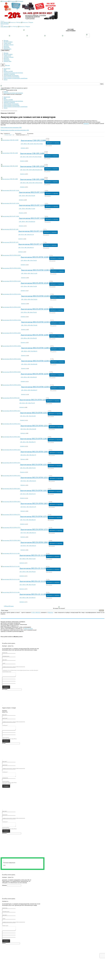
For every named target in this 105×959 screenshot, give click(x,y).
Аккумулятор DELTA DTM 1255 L (34, 478)
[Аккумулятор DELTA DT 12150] (10, 203)
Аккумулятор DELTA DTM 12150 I (35, 309)
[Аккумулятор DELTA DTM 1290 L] (10, 540)
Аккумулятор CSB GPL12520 (32, 166)
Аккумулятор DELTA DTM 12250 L (35, 387)
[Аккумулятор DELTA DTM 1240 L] (10, 449)
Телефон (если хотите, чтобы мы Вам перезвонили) (13, 666)
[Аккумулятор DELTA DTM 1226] (10, 398)
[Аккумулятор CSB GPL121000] (9, 139)
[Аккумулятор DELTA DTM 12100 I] (11, 255)
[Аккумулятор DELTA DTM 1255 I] (10, 462)
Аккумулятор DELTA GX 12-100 (32, 555)
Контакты (6, 46)
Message (4, 689)
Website (4, 833)
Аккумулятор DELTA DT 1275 (30, 244)
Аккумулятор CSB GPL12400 (32, 153)
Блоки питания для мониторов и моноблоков (15, 78)
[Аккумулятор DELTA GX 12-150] (10, 579)
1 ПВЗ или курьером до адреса (19, 88)
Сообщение (5, 725)
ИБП (5, 70)
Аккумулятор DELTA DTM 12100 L (35, 270)
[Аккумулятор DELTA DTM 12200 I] (11, 333)
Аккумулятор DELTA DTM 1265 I (34, 490)
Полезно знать (7, 48)
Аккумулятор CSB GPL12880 (32, 179)
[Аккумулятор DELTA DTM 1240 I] (10, 436)
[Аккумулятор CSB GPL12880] (9, 178)
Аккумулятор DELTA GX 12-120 (32, 568)
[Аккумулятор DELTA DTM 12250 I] (11, 372)
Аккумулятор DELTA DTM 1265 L (34, 503)
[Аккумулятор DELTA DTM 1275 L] (10, 527)
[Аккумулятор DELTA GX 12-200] (10, 592)
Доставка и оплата (8, 44)
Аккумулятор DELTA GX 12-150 (32, 581)
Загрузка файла (5, 737)
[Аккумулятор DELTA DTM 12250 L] (11, 385)
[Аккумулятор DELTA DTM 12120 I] (11, 281)
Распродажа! (7, 68)
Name (3, 943)
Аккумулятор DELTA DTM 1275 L (34, 529)
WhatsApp (50, 612)
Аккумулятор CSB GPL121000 (33, 140)
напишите (86, 123)
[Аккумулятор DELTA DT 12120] (10, 190)
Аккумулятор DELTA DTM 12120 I (35, 283)
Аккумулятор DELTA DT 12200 (32, 218)
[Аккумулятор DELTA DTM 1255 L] (10, 475)
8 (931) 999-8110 (35, 612)
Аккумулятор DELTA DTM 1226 (32, 400)
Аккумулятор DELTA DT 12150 (32, 205)
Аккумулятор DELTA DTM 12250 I (35, 374)
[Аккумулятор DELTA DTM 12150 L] (11, 320)
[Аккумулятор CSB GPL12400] (9, 152)
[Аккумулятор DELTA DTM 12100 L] (11, 268)
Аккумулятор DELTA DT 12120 (32, 192)
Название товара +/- (8, 134)
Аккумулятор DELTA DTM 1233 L (34, 426)
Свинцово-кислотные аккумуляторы (13, 72)
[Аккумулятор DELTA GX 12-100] (10, 553)
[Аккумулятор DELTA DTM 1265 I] (10, 488)
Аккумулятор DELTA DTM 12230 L (35, 361)
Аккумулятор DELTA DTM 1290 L (34, 542)
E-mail (3, 663)
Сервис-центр (7, 43)
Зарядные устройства (9, 74)
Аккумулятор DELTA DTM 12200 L (35, 348)
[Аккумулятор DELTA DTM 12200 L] (11, 346)
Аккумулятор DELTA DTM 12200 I (35, 335)
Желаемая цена (5, 656)
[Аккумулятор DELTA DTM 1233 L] (10, 423)
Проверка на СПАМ (6, 783)
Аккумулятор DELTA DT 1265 (30, 231)
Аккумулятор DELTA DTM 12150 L (35, 322)
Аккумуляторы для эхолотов (11, 75)
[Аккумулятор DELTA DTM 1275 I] (10, 514)
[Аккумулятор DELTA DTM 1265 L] (10, 501)
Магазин (6, 40)
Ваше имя (4, 659)
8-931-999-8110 (4, 22)
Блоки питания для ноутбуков (11, 76)
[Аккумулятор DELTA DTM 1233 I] (10, 410)
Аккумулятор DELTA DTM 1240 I (34, 439)
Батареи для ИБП (8, 71)
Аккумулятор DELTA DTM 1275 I (34, 516)
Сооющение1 (5, 777)
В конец (11, 606)
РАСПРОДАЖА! (8, 42)
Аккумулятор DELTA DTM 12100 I (35, 257)
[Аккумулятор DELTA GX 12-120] (10, 566)
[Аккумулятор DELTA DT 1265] (9, 229)
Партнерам (6, 47)
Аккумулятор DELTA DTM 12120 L (35, 296)
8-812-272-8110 (4, 23)
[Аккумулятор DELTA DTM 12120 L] (11, 294)
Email (3, 743)
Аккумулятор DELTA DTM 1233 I (34, 413)
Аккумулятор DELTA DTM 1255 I (34, 465)
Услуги (5, 79)
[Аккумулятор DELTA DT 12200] (10, 216)
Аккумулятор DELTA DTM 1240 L (34, 452)
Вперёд (7, 606)
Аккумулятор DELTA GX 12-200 (32, 594)
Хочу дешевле (49, 145)
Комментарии (5, 925)
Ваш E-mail (5, 718)
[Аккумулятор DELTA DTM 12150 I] (11, 307)
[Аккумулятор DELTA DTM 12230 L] (11, 359)
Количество (4, 652)
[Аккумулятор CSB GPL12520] (9, 165)
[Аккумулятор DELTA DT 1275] (9, 242)
